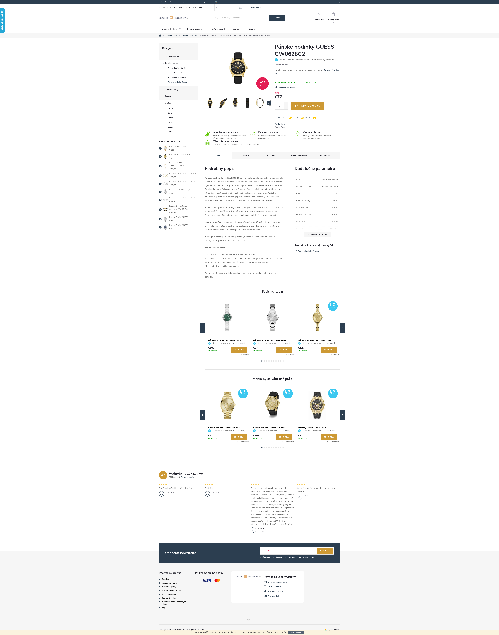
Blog (163, 608)
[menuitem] (171, 29)
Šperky (168, 96)
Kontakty (162, 7)
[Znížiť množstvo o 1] (286, 107)
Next (342, 328)
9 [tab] (280, 361)
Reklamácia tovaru (169, 594)
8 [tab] (278, 361)
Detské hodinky (171, 90)
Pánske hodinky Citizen (177, 77)
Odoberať (325, 551)
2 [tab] (264, 361)
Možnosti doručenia (287, 87)
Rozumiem (296, 632)
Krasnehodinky (274, 596)
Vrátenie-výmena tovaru (171, 590)
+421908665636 (274, 587)
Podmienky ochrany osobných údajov (174, 603)
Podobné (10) (325, 156)
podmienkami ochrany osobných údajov (300, 557)
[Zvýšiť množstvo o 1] (286, 104)
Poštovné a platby (195, 7)
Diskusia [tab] (245, 156)
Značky (168, 103)
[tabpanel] (227, 327)
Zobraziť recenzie (187, 477)
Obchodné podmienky (170, 598)
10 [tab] (283, 361)
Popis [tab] (218, 156)
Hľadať (277, 17)
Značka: (280, 124)
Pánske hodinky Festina (177, 73)
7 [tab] (276, 361)
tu (285, 632)
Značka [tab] (272, 156)
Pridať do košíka (310, 106)
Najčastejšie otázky (177, 7)
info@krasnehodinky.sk (277, 582)
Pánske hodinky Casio (177, 68)
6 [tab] (273, 361)
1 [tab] (262, 361)
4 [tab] (269, 361)
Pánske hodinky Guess (177, 82)
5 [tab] (271, 361)
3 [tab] (266, 361)
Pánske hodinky (172, 63)
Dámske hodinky (172, 56)
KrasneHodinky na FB (277, 591)
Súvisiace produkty (298, 156)
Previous (202, 328)
